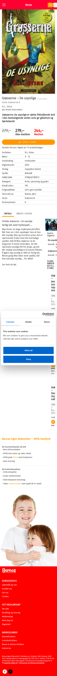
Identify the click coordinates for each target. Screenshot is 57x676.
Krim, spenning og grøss (37, 181)
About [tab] (47, 322)
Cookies (5, 596)
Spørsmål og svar (9, 585)
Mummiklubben (8, 636)
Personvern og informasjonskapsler (32, 663)
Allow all (28, 350)
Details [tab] (28, 322)
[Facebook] (5, 673)
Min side (5, 609)
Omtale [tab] (8, 213)
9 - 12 (27, 156)
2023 (27, 165)
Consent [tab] (10, 322)
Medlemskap (7, 616)
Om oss (5, 593)
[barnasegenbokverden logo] (9, 571)
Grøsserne (13, 102)
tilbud (15, 457)
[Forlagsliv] (10, 673)
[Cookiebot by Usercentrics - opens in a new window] (42, 314)
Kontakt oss (7, 589)
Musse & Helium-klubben (13, 644)
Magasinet (6, 624)
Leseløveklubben (9, 640)
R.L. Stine (7, 106)
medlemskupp (14, 484)
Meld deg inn (7, 620)
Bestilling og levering (11, 613)
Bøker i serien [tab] (24, 213)
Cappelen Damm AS (11, 663)
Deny (28, 359)
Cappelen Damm (33, 169)
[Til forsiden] (28, 6)
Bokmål (28, 173)
